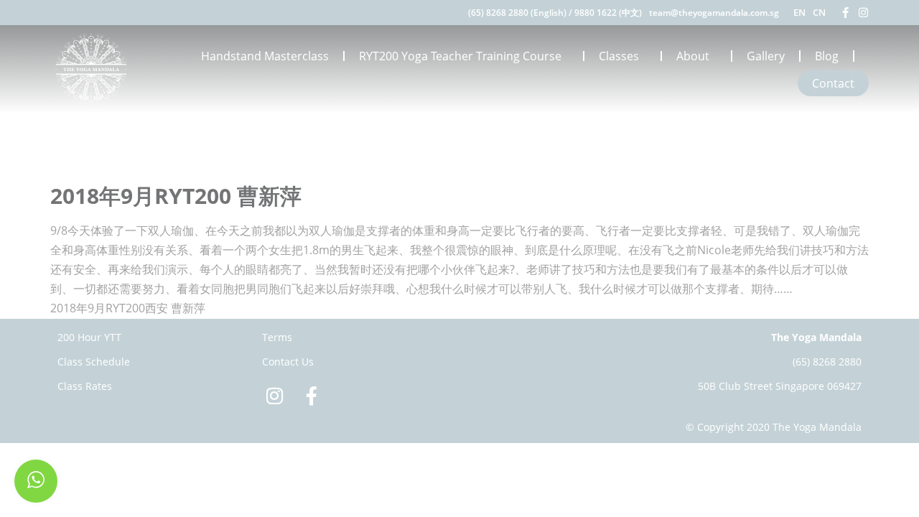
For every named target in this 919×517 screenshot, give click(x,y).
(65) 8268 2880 (827, 361)
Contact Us (288, 361)
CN (819, 12)
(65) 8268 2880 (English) (517, 12)
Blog (827, 56)
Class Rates (84, 386)
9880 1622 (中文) (608, 12)
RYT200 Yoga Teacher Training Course (460, 56)
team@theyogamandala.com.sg (714, 12)
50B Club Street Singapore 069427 (780, 386)
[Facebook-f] (845, 12)
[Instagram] (863, 12)
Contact (833, 83)
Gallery (766, 56)
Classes (619, 56)
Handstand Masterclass (265, 56)
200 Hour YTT (89, 337)
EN (799, 12)
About (692, 56)
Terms (277, 337)
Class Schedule (93, 361)
